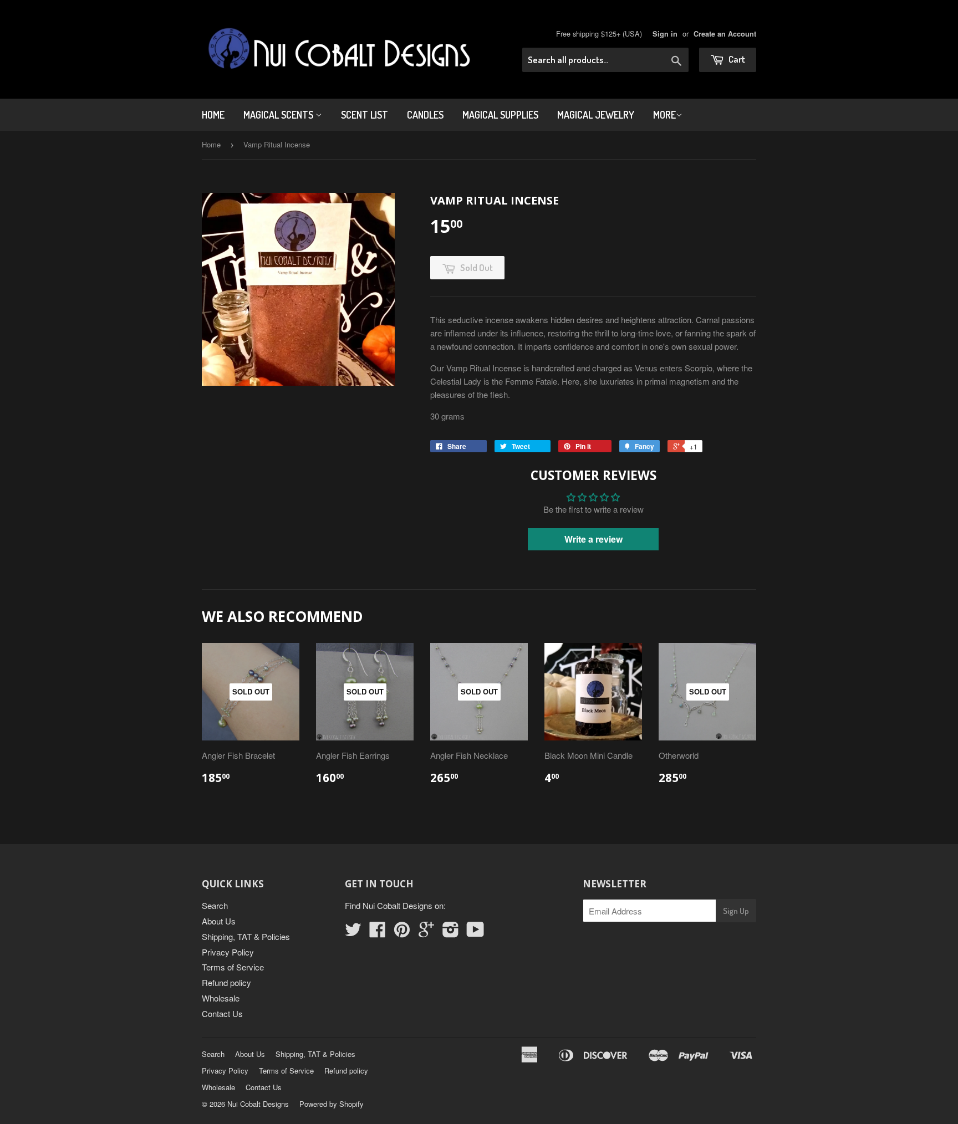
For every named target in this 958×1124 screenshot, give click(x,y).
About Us (219, 921)
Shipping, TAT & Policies (246, 936)
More (664, 115)
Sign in (665, 34)
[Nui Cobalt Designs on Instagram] (450, 932)
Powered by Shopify (331, 1104)
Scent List (364, 115)
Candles (425, 115)
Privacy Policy (228, 952)
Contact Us (222, 1013)
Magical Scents (279, 115)
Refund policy (226, 982)
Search (215, 905)
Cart (736, 59)
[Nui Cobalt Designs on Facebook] (377, 932)
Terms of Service (233, 967)
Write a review (593, 539)
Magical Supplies (500, 115)
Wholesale (221, 998)
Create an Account (725, 34)
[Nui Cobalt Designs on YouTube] (475, 932)
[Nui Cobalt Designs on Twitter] (353, 932)
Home (213, 115)
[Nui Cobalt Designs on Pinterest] (402, 932)
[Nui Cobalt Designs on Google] (426, 932)
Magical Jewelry (595, 115)
